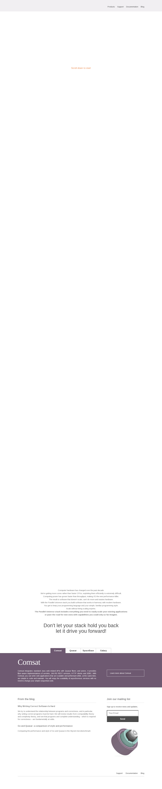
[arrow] (81, 95)
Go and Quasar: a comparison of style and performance (45, 726)
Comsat (58, 651)
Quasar (73, 651)
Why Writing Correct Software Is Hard (36, 706)
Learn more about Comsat (120, 673)
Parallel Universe (34, 6)
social (142, 780)
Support (120, 7)
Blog (142, 7)
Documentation (132, 7)
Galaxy (103, 651)
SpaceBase (88, 651)
